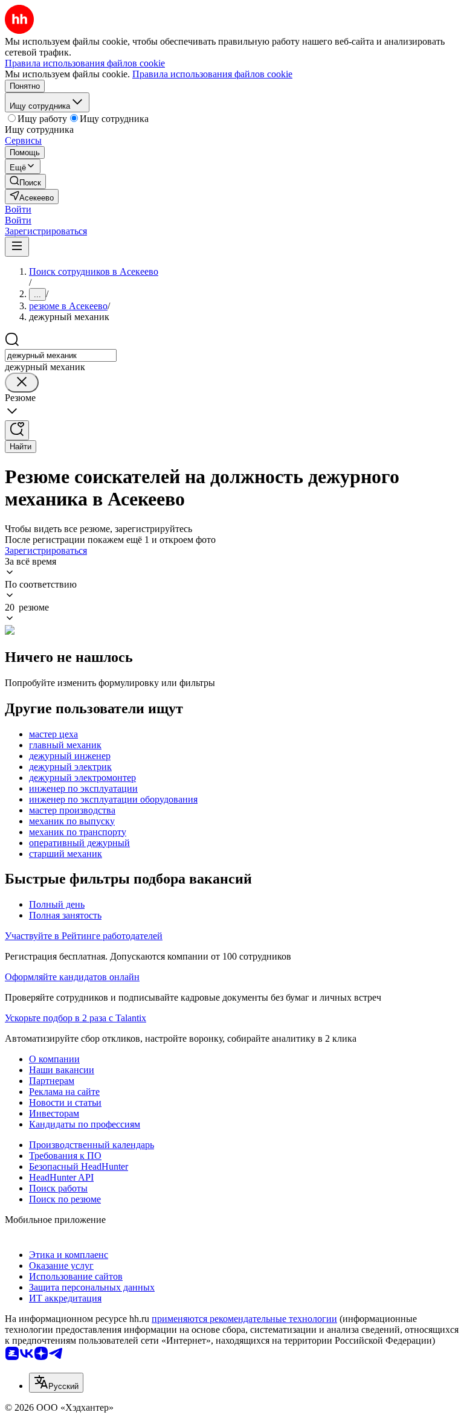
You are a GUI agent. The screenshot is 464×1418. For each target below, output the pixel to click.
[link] (25, 181)
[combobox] (61, 355)
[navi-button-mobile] (17, 247)
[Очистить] (22, 383)
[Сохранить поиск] (17, 430)
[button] (18, 209)
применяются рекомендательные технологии (244, 1319)
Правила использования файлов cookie (212, 74)
